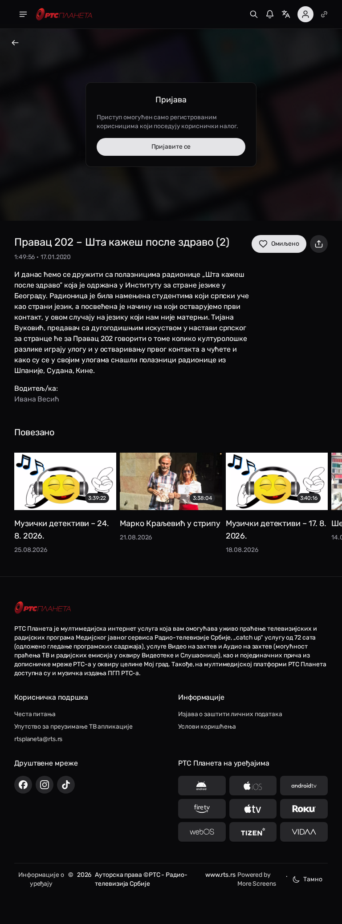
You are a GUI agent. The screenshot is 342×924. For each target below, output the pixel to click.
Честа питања (35, 714)
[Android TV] (304, 785)
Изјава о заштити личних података (230, 714)
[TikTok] (66, 785)
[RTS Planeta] (64, 14)
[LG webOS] (202, 832)
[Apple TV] (253, 809)
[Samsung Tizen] (253, 832)
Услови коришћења (207, 726)
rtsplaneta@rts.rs (38, 739)
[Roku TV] (304, 809)
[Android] (202, 785)
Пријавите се (171, 146)
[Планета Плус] (324, 14)
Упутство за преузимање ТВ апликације (73, 726)
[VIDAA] (304, 832)
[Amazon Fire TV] (202, 809)
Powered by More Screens (256, 879)
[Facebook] (23, 785)
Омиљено (285, 243)
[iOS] (253, 785)
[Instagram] (44, 785)
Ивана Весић (36, 399)
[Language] (286, 14)
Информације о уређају (41, 879)
